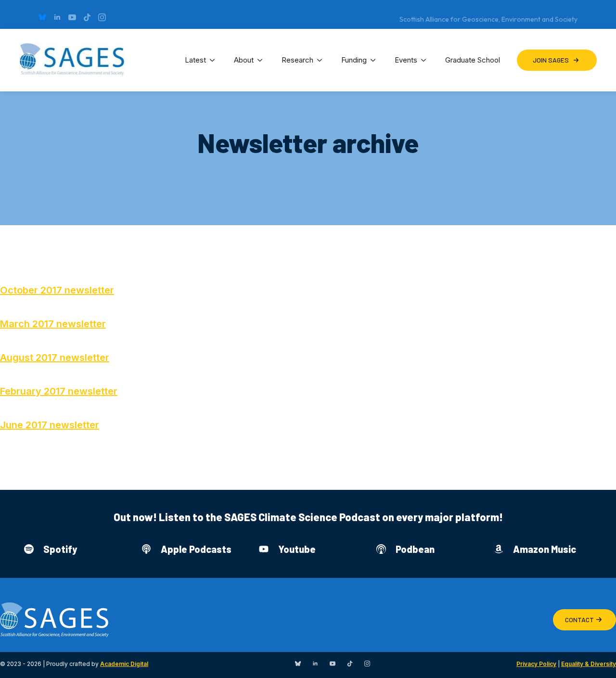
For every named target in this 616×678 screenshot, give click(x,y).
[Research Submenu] (322, 60)
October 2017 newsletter (57, 290)
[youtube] (72, 17)
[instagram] (102, 17)
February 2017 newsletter (58, 391)
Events (406, 59)
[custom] (42, 17)
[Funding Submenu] (376, 60)
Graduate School (472, 59)
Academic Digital (124, 663)
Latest (195, 59)
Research (297, 59)
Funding (354, 59)
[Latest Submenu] (215, 60)
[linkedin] (57, 17)
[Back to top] (596, 658)
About (244, 59)
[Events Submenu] (426, 60)
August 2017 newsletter (54, 357)
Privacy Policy (536, 663)
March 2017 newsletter (53, 324)
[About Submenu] (263, 60)
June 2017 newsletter (49, 425)
